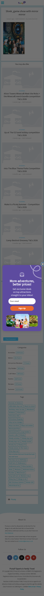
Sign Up (22, 308)
